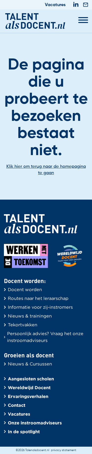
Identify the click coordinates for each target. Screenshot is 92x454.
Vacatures (55, 5)
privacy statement (63, 450)
